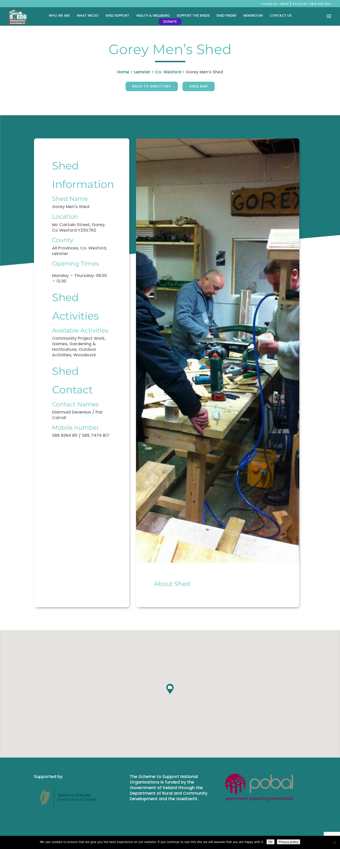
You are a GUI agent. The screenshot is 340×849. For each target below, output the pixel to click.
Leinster (142, 72)
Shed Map (198, 86)
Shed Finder (226, 15)
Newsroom (253, 15)
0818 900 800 (320, 4)
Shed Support (117, 15)
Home (123, 72)
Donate (170, 21)
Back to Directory (151, 86)
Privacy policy (288, 842)
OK (270, 842)
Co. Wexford (168, 72)
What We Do (88, 15)
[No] (334, 842)
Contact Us (280, 15)
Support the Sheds (193, 15)
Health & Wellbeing (153, 15)
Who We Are (59, 15)
